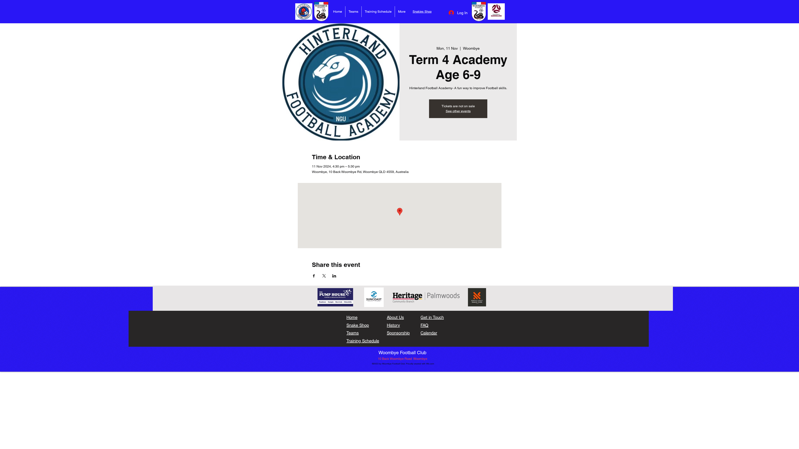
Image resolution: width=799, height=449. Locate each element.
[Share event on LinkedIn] (334, 276)
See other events (458, 111)
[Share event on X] (324, 276)
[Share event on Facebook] (314, 276)
